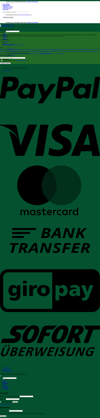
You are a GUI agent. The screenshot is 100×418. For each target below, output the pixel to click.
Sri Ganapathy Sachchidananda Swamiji (25, 53)
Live (5, 51)
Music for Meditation (34, 51)
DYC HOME (6, 4)
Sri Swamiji (45, 53)
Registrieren (3, 416)
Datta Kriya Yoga (27, 49)
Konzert (83, 49)
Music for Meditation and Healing (47, 51)
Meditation (25, 51)
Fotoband (65, 49)
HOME (4, 380)
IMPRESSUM (6, 5)
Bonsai (21, 49)
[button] (6, 9)
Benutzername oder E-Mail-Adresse (9, 396)
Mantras (21, 51)
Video (57, 53)
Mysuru (59, 51)
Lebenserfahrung (95, 49)
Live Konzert (10, 51)
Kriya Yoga (88, 49)
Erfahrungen (59, 49)
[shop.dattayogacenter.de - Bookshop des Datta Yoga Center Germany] (7, 25)
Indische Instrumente (76, 49)
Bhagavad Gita (4, 49)
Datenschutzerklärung (24, 14)
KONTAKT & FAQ (8, 7)
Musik (56, 51)
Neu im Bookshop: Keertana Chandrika (13, 45)
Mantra (17, 51)
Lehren (1, 51)
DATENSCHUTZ (7, 8)
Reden (88, 51)
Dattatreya (33, 49)
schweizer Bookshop (32, 1)
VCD (51, 53)
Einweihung (48, 49)
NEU (4, 382)
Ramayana (83, 51)
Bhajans (11, 49)
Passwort (3, 399)
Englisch (53, 49)
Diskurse (43, 49)
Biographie (17, 49)
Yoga (62, 53)
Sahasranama (5, 53)
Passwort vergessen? (5, 404)
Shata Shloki (10, 53)
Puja (74, 51)
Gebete (69, 49)
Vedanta (54, 53)
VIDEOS (5, 386)
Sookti (14, 53)
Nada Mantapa (65, 51)
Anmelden (15, 401)
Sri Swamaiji (37, 53)
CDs (4, 38)
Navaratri (70, 51)
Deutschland (38, 49)
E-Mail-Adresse (4, 410)
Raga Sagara (78, 51)
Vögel (59, 53)
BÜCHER (5, 383)
